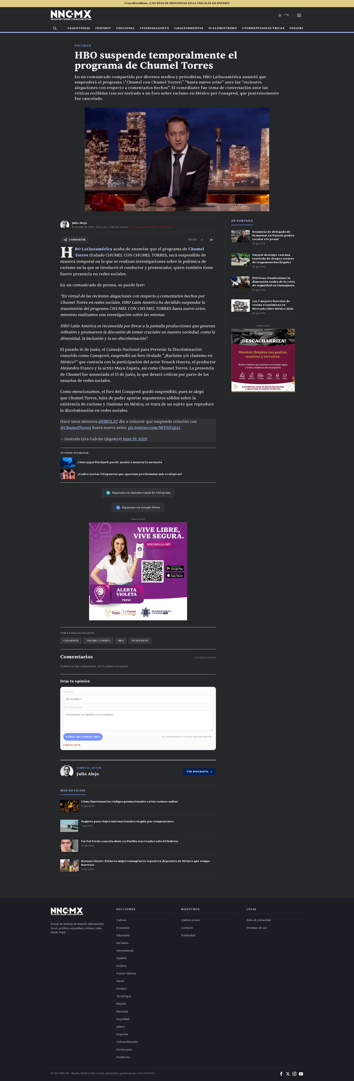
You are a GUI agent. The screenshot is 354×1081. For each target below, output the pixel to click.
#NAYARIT (103, 28)
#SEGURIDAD (299, 28)
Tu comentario (72, 707)
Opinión (121, 958)
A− (202, 239)
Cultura (121, 920)
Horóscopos (124, 1049)
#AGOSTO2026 (78, 28)
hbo (121, 640)
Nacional (122, 1011)
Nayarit (121, 1003)
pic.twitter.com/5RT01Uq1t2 (154, 427)
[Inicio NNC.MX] (71, 15)
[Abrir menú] (299, 15)
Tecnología (123, 996)
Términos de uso (256, 928)
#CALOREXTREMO (222, 28)
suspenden (140, 640)
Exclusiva (122, 943)
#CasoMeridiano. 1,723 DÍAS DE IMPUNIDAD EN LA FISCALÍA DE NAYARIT (177, 3)
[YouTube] (301, 1074)
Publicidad (188, 935)
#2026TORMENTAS (188, 28)
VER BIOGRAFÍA (198, 771)
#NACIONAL (125, 28)
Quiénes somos (190, 920)
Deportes (122, 1034)
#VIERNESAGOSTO (154, 28)
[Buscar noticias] (55, 28)
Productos (123, 1057)
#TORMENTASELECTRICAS (263, 28)
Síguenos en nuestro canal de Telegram (141, 492)
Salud (120, 981)
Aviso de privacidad (258, 920)
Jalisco (120, 1026)
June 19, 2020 (135, 439)
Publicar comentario (83, 736)
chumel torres (98, 640)
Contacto (187, 928)
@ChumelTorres (75, 427)
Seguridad (122, 1019)
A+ (212, 239)
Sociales (83, 45)
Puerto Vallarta (126, 973)
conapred (71, 640)
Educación (122, 935)
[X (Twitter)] (288, 1074)
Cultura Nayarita (127, 1042)
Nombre (68, 691)
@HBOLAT (108, 421)
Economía (122, 928)
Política (121, 966)
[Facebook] (281, 1074)
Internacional (125, 950)
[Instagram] (294, 1074)
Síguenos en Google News (141, 507)
